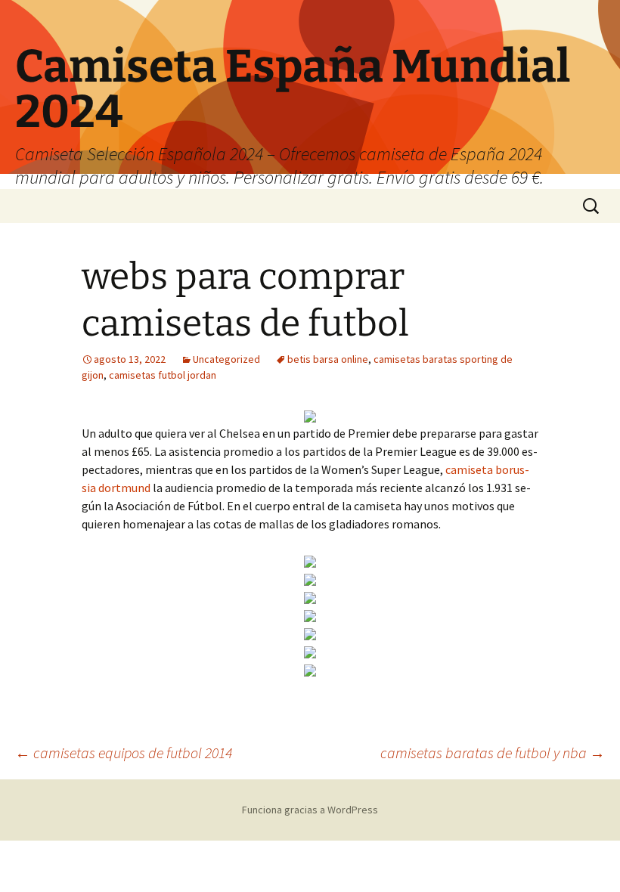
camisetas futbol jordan (162, 375)
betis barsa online (327, 359)
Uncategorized (226, 359)
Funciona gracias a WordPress (310, 809)
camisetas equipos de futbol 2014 (123, 752)
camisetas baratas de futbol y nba (492, 752)
